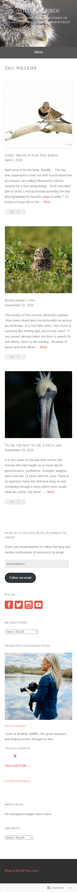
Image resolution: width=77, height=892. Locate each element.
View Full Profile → (18, 765)
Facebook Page (17, 781)
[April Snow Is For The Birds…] (18, 212)
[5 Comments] (12, 356)
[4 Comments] (12, 212)
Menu (38, 52)
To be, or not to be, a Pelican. (33, 445)
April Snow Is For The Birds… (32, 155)
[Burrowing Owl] (18, 356)
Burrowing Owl (20, 300)
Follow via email (20, 577)
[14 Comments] (12, 502)
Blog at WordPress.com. (21, 870)
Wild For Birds (38, 10)
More (47, 202)
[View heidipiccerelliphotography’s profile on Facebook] (9, 605)
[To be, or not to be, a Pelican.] (18, 502)
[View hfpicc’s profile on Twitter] (19, 605)
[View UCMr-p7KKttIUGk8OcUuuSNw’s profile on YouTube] (38, 605)
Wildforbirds (15, 726)
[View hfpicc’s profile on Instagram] (28, 605)
